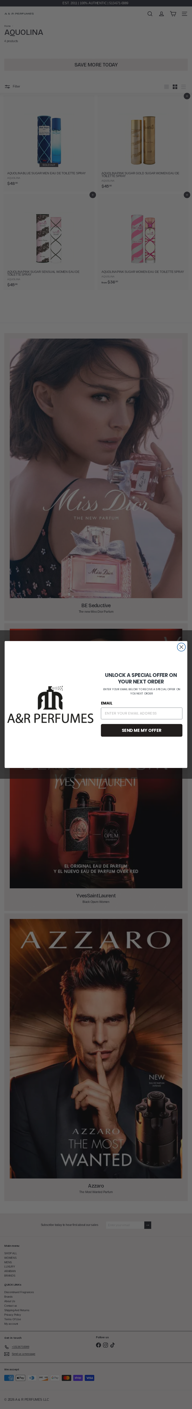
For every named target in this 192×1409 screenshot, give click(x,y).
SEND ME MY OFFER (142, 730)
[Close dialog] (181, 647)
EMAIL (106, 703)
